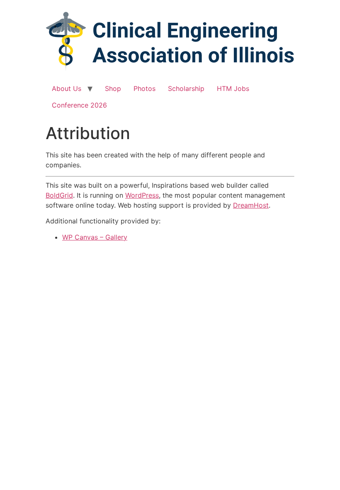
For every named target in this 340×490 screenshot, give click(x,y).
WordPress (142, 195)
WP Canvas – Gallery (94, 237)
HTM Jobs (233, 88)
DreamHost (251, 205)
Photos (144, 88)
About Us (66, 88)
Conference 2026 (79, 105)
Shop (113, 88)
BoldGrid (59, 195)
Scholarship (186, 88)
